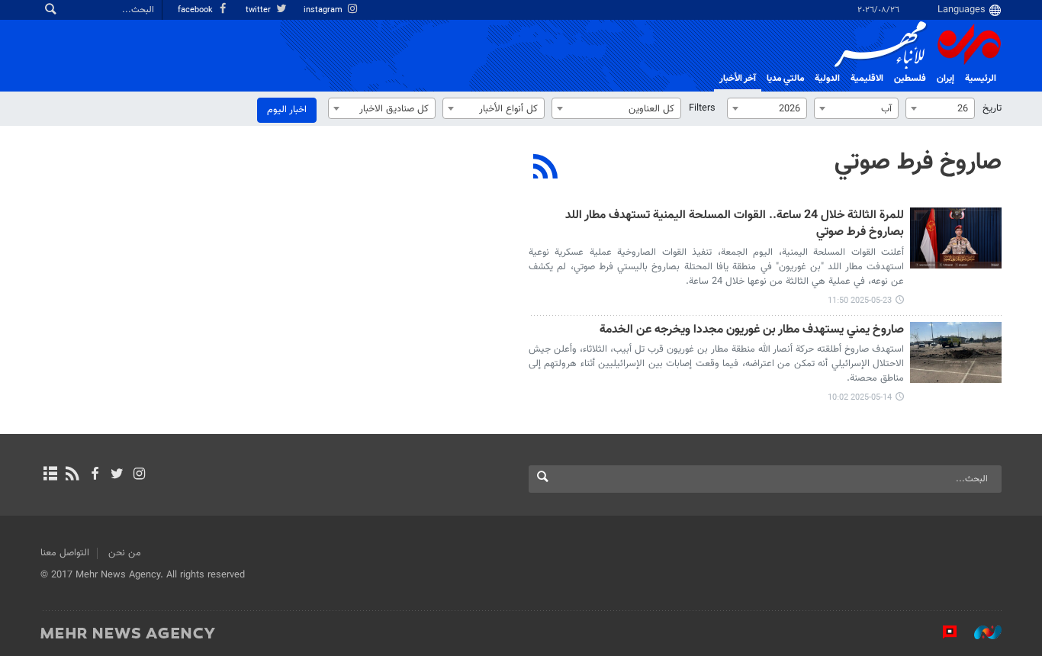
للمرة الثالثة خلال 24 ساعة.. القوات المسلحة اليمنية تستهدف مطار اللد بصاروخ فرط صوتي (734, 224)
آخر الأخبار (737, 78)
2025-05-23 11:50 (860, 300)
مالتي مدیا (785, 78)
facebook (196, 10)
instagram (324, 10)
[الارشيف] (49, 475)
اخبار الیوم (287, 109)
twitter (259, 10)
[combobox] (940, 108)
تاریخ (992, 108)
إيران (945, 78)
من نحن (124, 553)
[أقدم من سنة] (956, 238)
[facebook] (94, 475)
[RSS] (546, 169)
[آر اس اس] (72, 475)
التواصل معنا (64, 553)
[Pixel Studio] (942, 632)
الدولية (827, 78)
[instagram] (139, 475)
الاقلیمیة (867, 78)
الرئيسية (980, 78)
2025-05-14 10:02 (860, 397)
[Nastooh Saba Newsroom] (980, 632)
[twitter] (117, 475)
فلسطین (910, 78)
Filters (702, 108)
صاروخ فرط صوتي (918, 162)
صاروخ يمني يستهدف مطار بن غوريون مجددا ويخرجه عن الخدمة (752, 330)
